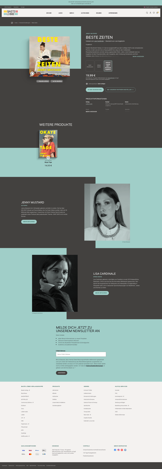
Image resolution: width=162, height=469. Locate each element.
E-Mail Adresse (60, 351)
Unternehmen (113, 13)
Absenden (61, 372)
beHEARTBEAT (25, 396)
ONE (22, 421)
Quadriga (23, 433)
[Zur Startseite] (12, 23)
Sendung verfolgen (120, 402)
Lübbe (22, 414)
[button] (48, 148)
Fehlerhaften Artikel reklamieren (123, 408)
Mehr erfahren (29, 221)
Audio (16, 22)
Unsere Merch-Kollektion (58, 402)
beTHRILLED (24, 399)
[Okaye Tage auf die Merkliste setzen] (48, 143)
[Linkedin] (125, 450)
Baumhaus (24, 393)
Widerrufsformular (120, 414)
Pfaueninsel (24, 427)
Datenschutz (11, 465)
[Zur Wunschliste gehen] (154, 13)
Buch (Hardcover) (90, 66)
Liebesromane (87, 393)
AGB (116, 411)
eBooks (54, 393)
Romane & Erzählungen (24, 22)
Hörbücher (55, 396)
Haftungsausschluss (20, 465)
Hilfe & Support (7, 7)
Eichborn (23, 405)
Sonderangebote (56, 405)
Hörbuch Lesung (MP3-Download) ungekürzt (108, 66)
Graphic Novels (88, 417)
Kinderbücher (87, 408)
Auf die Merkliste (57, 82)
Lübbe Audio (89, 104)
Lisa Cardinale (99, 41)
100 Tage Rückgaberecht (89, 453)
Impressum (4, 465)
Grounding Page (41, 465)
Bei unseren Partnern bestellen (119, 89)
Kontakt (22, 7)
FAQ (116, 393)
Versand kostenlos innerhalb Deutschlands (94, 449)
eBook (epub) (99, 66)
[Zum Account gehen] (150, 13)
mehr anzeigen (138, 56)
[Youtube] (122, 450)
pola (22, 430)
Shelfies (54, 399)
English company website (152, 7)
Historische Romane (89, 399)
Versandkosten (111, 78)
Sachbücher (87, 405)
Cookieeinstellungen (51, 465)
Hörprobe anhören (44, 81)
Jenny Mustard (91, 33)
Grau (22, 408)
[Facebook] (115, 450)
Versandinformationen (121, 399)
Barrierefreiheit (33, 465)
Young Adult (87, 411)
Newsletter (16, 7)
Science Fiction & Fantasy (90, 402)
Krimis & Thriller (88, 390)
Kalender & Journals (89, 421)
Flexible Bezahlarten (88, 456)
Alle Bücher (55, 390)
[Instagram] (118, 450)
